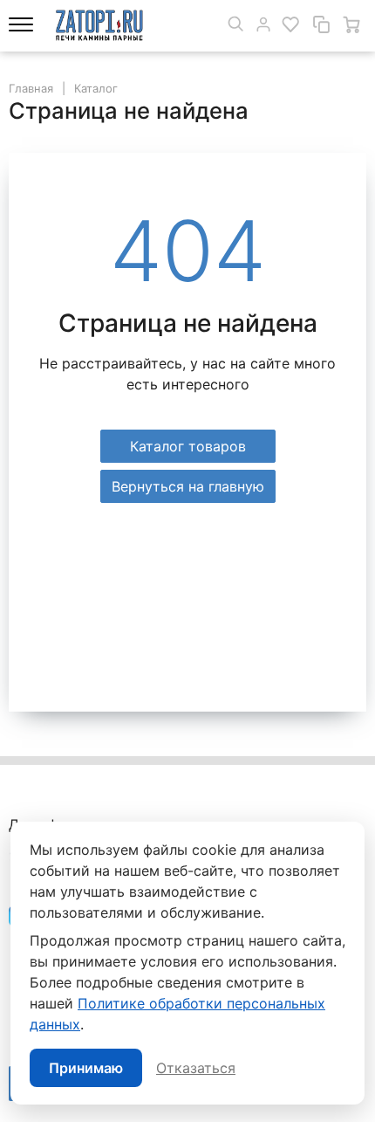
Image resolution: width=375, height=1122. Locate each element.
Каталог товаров (188, 446)
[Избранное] (290, 24)
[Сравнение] (321, 24)
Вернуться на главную (188, 486)
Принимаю (86, 1068)
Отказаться (195, 1068)
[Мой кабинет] (263, 24)
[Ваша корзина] (351, 24)
